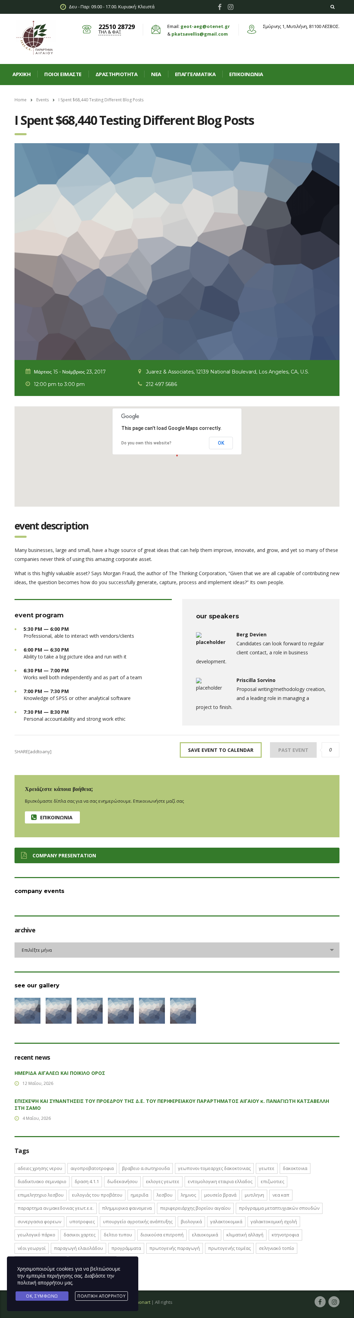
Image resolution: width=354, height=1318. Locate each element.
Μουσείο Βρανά (220, 1195)
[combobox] (177, 950)
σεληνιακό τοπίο (276, 1248)
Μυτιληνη (254, 1195)
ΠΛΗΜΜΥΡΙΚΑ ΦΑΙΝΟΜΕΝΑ (127, 1208)
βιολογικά (191, 1221)
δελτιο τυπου (118, 1235)
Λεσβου (165, 1195)
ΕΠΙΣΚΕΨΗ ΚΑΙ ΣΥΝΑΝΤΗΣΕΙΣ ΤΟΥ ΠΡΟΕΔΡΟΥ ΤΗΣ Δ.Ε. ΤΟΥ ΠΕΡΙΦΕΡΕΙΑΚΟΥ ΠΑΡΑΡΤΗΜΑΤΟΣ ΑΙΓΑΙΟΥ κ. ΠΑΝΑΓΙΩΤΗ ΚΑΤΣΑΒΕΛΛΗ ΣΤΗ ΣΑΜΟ (172, 1104)
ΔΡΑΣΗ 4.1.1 (87, 1181)
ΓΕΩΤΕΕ (266, 1168)
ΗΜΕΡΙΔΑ (139, 1195)
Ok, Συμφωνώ (42, 1296)
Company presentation (64, 855)
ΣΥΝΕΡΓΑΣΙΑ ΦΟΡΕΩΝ (39, 1221)
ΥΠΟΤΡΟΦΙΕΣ (82, 1221)
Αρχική (21, 74)
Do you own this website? (146, 443)
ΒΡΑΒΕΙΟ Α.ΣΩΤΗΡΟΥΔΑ (146, 1168)
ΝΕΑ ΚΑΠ (280, 1195)
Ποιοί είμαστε (63, 74)
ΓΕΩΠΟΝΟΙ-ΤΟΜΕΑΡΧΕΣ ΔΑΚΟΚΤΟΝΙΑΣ (214, 1168)
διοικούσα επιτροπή (162, 1235)
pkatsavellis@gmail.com (199, 34)
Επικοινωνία (246, 74)
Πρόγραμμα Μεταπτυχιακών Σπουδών (279, 1208)
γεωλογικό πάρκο (36, 1235)
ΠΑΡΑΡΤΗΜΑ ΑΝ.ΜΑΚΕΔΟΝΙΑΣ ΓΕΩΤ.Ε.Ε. (56, 1208)
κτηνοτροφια (285, 1235)
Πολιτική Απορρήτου (101, 1296)
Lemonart (140, 1302)
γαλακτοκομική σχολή (274, 1221)
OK (221, 443)
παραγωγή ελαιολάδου (78, 1248)
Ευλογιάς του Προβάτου (97, 1195)
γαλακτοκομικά (226, 1221)
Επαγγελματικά (195, 74)
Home (21, 100)
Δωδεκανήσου (122, 1181)
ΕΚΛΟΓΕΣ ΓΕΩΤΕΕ (162, 1181)
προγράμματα (126, 1248)
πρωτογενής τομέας (229, 1248)
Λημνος (188, 1195)
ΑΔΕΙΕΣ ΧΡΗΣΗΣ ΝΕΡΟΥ (40, 1168)
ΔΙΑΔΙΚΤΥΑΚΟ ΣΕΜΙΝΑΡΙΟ (42, 1181)
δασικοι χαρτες (79, 1235)
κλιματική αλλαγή (244, 1235)
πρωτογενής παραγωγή (174, 1248)
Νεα (156, 74)
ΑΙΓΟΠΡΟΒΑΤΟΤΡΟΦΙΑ (92, 1168)
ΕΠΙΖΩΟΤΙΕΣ (272, 1181)
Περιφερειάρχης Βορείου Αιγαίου (195, 1208)
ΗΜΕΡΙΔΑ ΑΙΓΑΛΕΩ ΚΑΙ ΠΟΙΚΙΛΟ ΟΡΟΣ (60, 1073)
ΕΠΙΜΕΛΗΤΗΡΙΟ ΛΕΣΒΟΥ (41, 1195)
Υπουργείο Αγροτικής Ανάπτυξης (138, 1221)
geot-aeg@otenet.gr (205, 26)
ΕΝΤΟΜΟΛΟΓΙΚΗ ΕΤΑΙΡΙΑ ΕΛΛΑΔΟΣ (220, 1181)
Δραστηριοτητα (116, 74)
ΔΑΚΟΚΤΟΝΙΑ (295, 1168)
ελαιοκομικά (205, 1235)
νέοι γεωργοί (32, 1248)
